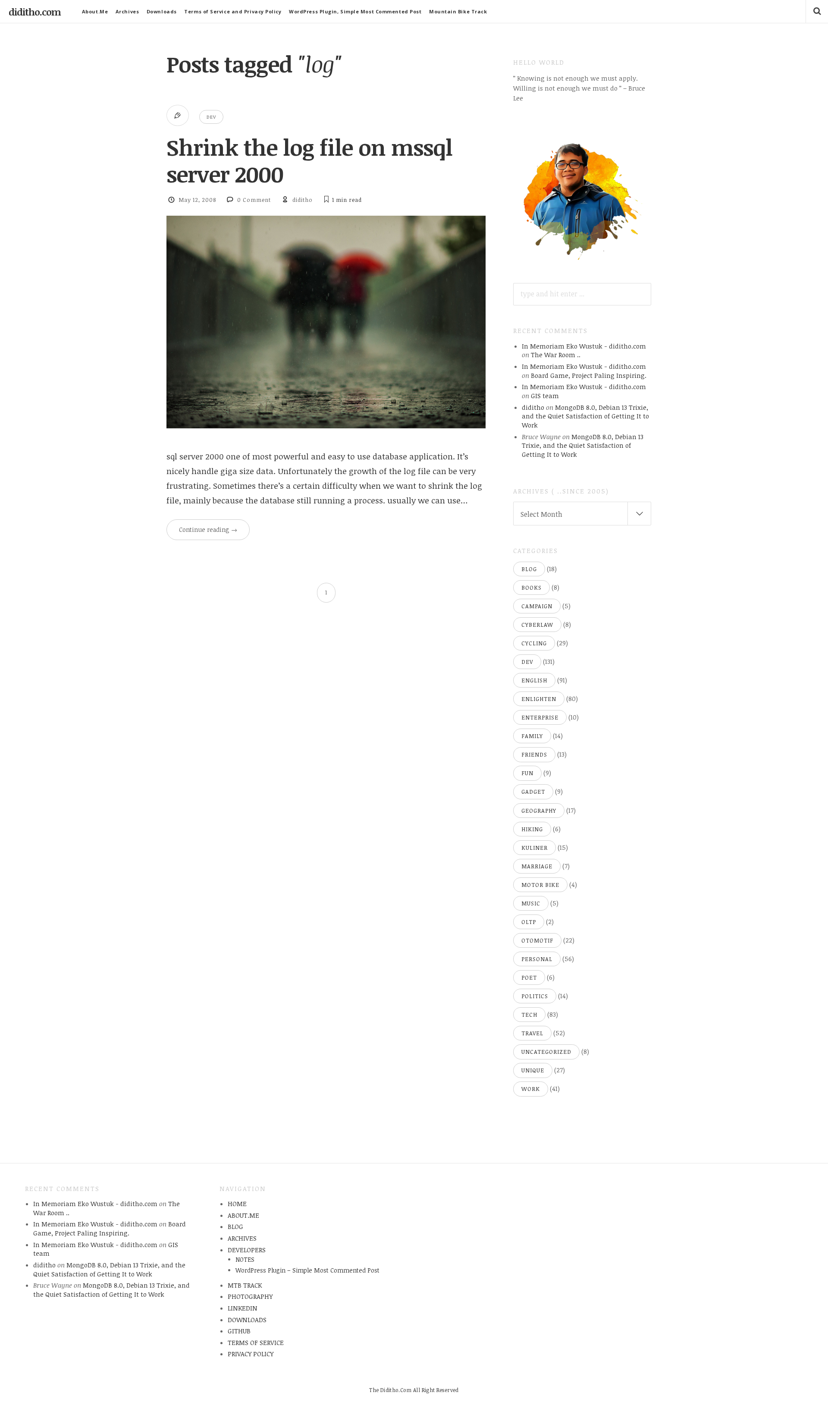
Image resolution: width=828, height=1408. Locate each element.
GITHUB (239, 1330)
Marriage (536, 866)
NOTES (244, 1259)
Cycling (534, 643)
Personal (536, 959)
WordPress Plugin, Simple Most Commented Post (355, 11)
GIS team (545, 395)
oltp (528, 922)
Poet (529, 977)
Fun (527, 773)
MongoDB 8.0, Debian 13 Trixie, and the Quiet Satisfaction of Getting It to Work (585, 416)
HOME (237, 1203)
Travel (532, 1033)
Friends (534, 754)
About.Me (95, 11)
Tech (529, 1014)
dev (211, 116)
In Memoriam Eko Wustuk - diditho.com (584, 346)
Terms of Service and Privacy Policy (232, 11)
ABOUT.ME (243, 1215)
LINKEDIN (242, 1308)
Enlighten (538, 699)
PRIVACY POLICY (250, 1353)
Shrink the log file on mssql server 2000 (309, 160)
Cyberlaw (537, 625)
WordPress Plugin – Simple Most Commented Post (307, 1270)
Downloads (162, 11)
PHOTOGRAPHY (250, 1296)
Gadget (533, 791)
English (534, 680)
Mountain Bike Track (458, 11)
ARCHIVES (242, 1238)
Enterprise (539, 717)
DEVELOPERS (247, 1249)
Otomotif (537, 940)
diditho (302, 200)
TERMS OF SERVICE (256, 1342)
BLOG (235, 1226)
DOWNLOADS (247, 1319)
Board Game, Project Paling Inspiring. (588, 375)
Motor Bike (540, 885)
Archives (127, 11)
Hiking (532, 829)
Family (532, 736)
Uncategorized (546, 1052)
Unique (532, 1070)
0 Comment (254, 200)
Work (530, 1089)
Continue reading (208, 529)
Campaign (536, 606)
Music (530, 903)
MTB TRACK (245, 1285)
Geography (538, 810)
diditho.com (35, 11)
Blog (529, 569)
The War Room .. (555, 354)
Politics (534, 996)
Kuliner (534, 848)
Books (531, 587)
